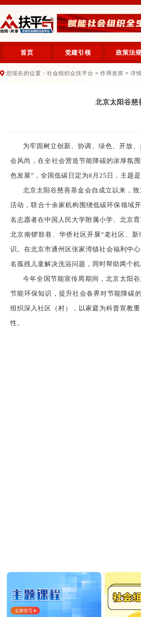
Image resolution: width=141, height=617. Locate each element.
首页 (27, 52)
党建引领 (78, 52)
